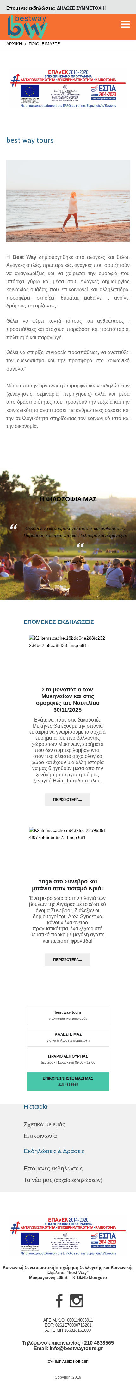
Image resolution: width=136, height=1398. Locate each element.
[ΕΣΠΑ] (68, 88)
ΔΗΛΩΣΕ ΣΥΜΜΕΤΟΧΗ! (81, 7)
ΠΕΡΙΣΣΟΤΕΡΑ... (67, 799)
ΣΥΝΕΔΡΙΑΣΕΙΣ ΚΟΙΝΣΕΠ (68, 1361)
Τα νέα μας (63, 1180)
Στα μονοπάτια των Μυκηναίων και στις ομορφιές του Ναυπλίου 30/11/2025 (67, 699)
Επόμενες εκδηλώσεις (53, 1168)
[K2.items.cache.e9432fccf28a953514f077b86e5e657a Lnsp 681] (67, 851)
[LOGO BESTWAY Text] (27, 27)
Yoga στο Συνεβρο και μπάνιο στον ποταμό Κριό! (67, 885)
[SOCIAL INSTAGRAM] (76, 1307)
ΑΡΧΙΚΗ (14, 44)
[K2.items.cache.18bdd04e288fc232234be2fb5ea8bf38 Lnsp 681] (67, 659)
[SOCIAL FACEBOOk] (59, 1307)
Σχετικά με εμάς (44, 1124)
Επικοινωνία (40, 1135)
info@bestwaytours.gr (76, 1348)
